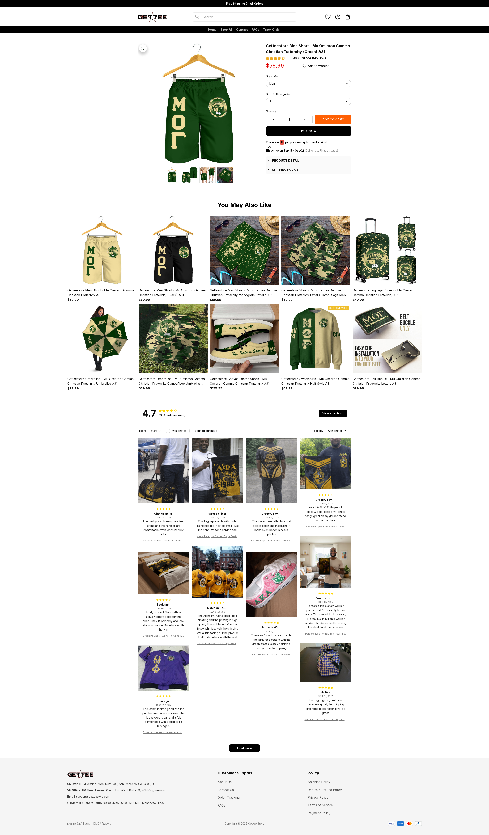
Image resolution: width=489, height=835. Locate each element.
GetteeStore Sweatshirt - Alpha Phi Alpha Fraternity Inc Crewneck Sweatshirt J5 (218, 643)
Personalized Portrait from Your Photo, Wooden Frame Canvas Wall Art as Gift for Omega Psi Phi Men (325, 634)
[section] (308, 58)
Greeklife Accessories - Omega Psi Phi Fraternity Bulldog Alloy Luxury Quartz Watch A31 (325, 719)
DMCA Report (102, 823)
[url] (92, 797)
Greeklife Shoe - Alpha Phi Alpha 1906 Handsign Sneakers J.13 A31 (163, 636)
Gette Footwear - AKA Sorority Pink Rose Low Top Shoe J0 (271, 654)
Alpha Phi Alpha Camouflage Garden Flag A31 (325, 526)
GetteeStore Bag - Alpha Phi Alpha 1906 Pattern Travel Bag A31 (163, 540)
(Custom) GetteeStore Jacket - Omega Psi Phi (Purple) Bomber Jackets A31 (163, 732)
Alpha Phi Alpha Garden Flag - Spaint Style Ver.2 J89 (217, 536)
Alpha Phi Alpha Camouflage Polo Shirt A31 (271, 540)
